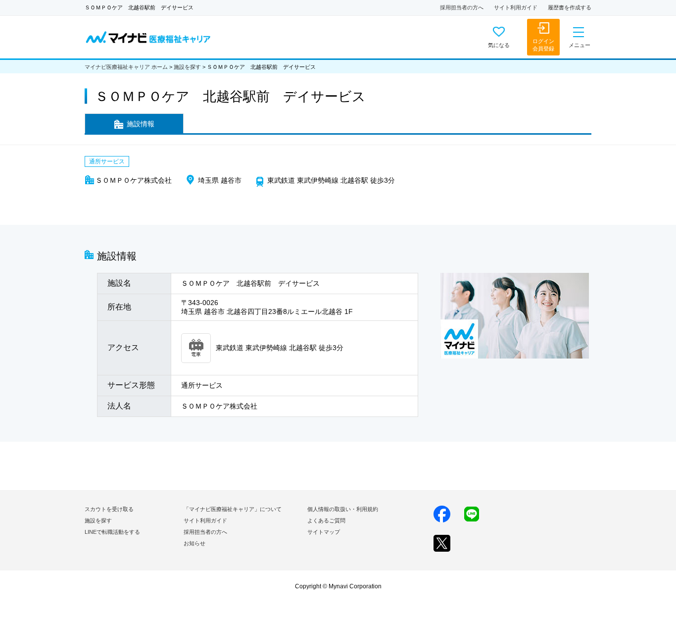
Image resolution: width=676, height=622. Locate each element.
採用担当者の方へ (461, 7)
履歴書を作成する (569, 7)
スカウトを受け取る (109, 509)
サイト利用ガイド (515, 7)
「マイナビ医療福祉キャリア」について (233, 509)
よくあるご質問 (326, 520)
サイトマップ (323, 532)
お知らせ (194, 543)
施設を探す (187, 67)
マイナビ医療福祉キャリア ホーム (126, 67)
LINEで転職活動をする (112, 532)
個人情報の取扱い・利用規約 (342, 509)
